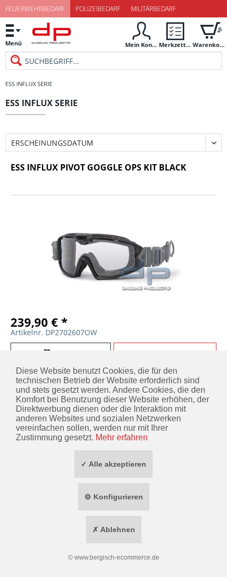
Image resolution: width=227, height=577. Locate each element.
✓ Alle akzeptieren (113, 464)
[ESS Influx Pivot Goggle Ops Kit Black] (113, 251)
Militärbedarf (153, 8)
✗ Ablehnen (113, 529)
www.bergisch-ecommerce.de (116, 557)
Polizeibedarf (97, 8)
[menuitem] (13, 34)
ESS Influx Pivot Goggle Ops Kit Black (98, 167)
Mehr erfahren (122, 437)
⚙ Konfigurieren (113, 497)
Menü (13, 43)
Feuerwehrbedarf (35, 8)
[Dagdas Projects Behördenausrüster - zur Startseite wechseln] (51, 36)
